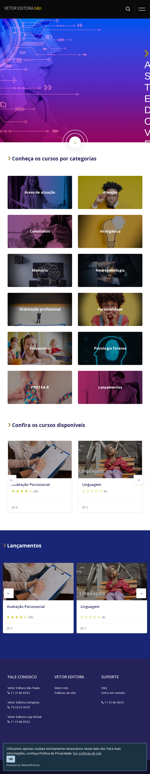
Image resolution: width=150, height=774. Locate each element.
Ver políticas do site (87, 753)
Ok (11, 759)
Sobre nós (61, 688)
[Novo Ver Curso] (38, 581)
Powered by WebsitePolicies (23, 765)
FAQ (104, 688)
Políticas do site (65, 693)
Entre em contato (113, 693)
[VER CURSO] (40, 459)
